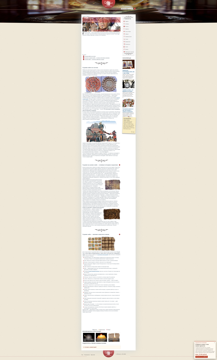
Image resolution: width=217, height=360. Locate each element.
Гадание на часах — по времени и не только (128, 90)
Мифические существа (129, 51)
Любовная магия (128, 36)
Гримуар (84, 16)
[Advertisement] (101, 44)
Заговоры (127, 23)
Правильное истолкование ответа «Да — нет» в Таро (128, 72)
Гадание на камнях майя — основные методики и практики (97, 57)
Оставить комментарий (90, 347)
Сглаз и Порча (128, 31)
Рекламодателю (87, 354)
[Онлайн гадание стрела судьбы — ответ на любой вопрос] (89, 333)
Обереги (127, 34)
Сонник (126, 39)
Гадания (87, 16)
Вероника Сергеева (104, 30)
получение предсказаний (102, 254)
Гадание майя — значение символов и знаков (94, 59)
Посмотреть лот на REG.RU (201, 356)
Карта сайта (93, 354)
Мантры (126, 49)
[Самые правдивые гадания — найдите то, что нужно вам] (114, 333)
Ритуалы (127, 26)
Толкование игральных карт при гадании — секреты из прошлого (128, 110)
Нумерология (127, 41)
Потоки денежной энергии (93, 271)
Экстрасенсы (127, 44)
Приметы (127, 29)
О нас (82, 354)
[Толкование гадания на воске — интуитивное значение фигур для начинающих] (101, 333)
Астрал (126, 46)
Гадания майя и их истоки (90, 56)
